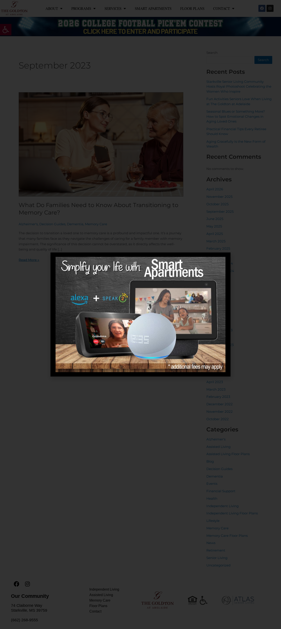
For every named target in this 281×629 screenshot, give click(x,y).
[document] (140, 314)
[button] (220, 262)
